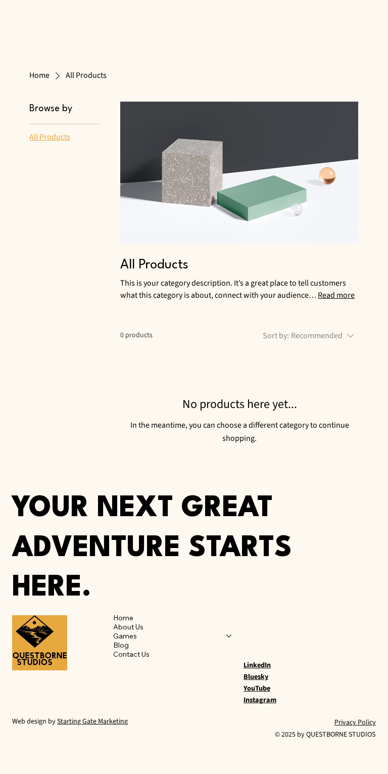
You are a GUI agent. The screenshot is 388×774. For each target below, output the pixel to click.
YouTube (257, 688)
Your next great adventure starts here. (152, 548)
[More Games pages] (228, 636)
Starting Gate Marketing (92, 721)
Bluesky (256, 676)
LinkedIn (257, 665)
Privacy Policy (355, 722)
